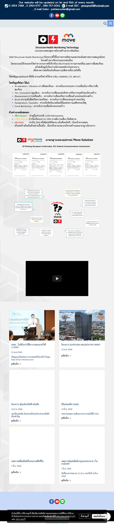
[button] (104, 23)
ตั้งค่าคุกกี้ (85, 516)
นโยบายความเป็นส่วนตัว (65, 516)
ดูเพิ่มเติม (15, 364)
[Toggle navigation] (110, 23)
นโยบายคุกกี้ (20, 519)
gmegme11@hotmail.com (95, 5)
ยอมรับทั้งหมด (99, 516)
